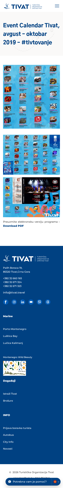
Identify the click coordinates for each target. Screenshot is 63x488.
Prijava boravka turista (17, 428)
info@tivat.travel (14, 292)
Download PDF (13, 225)
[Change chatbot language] (56, 482)
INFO (6, 415)
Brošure (8, 400)
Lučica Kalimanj (13, 343)
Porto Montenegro (14, 329)
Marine (8, 316)
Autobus (8, 434)
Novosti (7, 448)
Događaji (9, 380)
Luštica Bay (10, 336)
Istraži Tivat (10, 393)
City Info (8, 441)
